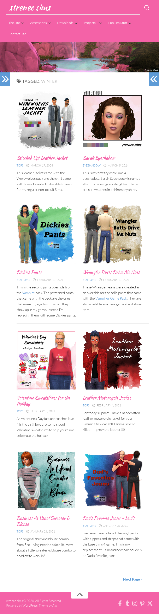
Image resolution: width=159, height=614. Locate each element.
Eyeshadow (92, 165)
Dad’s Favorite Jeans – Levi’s (109, 518)
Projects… (91, 23)
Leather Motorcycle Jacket (107, 397)
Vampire (28, 292)
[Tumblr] (127, 603)
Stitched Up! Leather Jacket (42, 158)
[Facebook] (120, 603)
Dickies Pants (29, 272)
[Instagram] (135, 603)
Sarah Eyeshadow (99, 158)
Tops (20, 165)
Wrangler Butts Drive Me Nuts (111, 272)
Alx (54, 605)
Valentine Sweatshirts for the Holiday (43, 400)
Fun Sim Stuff (117, 23)
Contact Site (17, 34)
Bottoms (23, 279)
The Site (14, 23)
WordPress (30, 605)
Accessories (38, 23)
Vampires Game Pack (111, 298)
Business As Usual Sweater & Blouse (43, 521)
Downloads (65, 23)
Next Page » (132, 579)
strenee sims (29, 7)
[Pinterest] (142, 603)
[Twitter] (150, 603)
